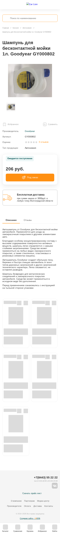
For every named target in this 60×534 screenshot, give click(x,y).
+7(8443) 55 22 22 (46, 477)
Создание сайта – (30, 518)
